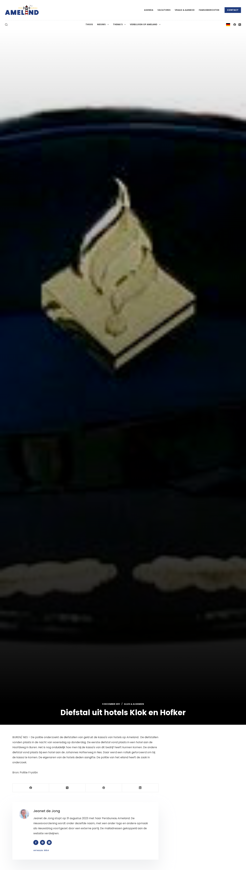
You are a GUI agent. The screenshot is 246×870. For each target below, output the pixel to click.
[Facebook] (234, 24)
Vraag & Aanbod (185, 10)
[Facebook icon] (35, 842)
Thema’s (118, 24)
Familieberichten (209, 10)
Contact (232, 10)
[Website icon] (42, 842)
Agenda (148, 10)
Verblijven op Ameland (143, 24)
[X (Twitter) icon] (49, 842)
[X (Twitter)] (239, 24)
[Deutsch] (228, 24)
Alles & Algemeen (134, 704)
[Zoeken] (6, 24)
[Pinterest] (104, 788)
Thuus (89, 24)
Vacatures (164, 10)
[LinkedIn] (140, 788)
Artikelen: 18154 (41, 850)
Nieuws (101, 24)
